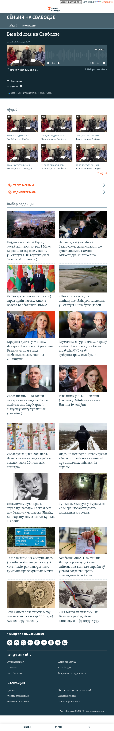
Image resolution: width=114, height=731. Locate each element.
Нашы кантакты (67, 696)
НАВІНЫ (27, 727)
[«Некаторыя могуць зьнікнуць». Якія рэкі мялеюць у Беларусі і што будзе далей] (83, 278)
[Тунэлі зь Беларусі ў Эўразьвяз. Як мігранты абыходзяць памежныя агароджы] (83, 486)
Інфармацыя (29, 26)
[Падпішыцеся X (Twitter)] (23, 642)
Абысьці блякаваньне (18, 696)
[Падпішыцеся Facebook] (16, 642)
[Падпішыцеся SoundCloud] (44, 642)
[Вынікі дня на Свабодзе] (22, 123)
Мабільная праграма (18, 701)
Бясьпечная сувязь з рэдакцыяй (74, 690)
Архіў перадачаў (67, 662)
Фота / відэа (64, 667)
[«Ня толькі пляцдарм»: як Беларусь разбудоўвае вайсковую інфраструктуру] (83, 594)
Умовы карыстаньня (69, 701)
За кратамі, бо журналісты (72, 673)
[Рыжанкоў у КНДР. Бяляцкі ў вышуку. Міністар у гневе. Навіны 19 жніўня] (83, 378)
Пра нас (11, 690)
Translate (107, 2)
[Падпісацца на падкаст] (37, 642)
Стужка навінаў (15, 662)
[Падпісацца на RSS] (64, 642)
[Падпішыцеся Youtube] (30, 642)
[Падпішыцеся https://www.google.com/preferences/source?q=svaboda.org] (9, 642)
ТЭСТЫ (58, 727)
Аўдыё (13, 26)
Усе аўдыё (102, 173)
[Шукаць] (88, 727)
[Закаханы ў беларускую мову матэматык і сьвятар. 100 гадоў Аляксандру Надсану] (31, 594)
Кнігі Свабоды (14, 673)
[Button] (14, 82)
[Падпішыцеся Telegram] (58, 642)
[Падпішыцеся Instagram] (51, 642)
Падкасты (12, 667)
